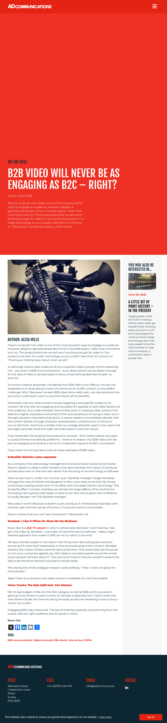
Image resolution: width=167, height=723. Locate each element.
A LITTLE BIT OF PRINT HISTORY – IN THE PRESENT (140, 306)
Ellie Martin (61, 640)
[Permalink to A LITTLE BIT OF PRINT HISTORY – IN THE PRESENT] (142, 281)
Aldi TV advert (36, 527)
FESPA (88, 640)
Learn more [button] (105, 717)
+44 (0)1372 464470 (59, 686)
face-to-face (76, 640)
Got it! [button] (150, 717)
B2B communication (20, 640)
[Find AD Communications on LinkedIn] (128, 688)
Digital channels (43, 640)
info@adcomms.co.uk (100, 686)
